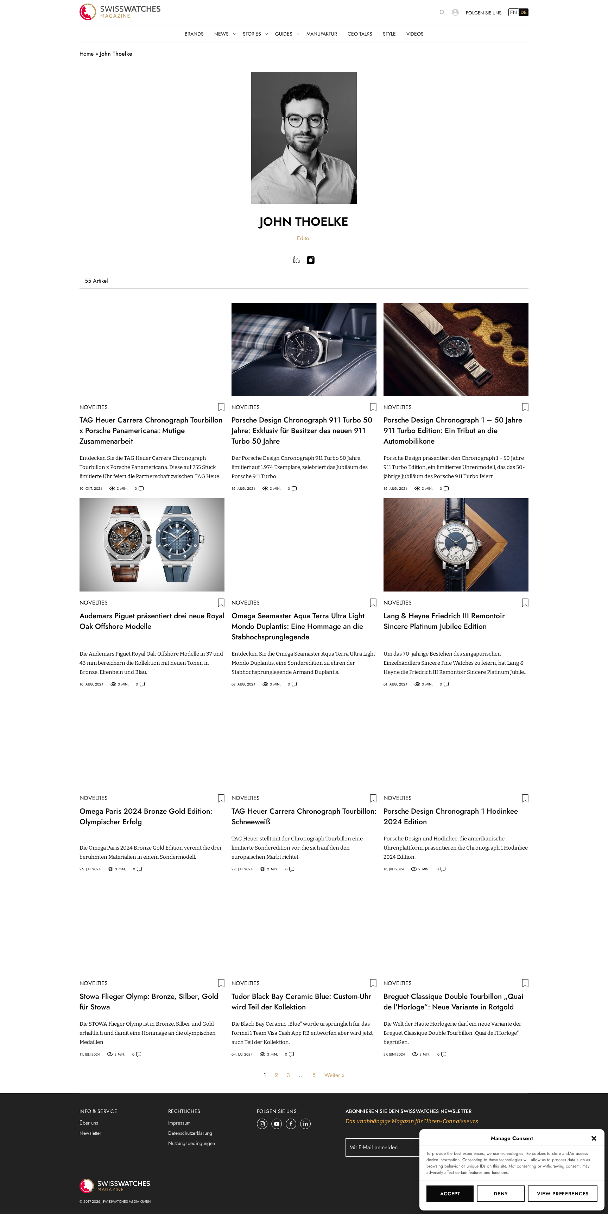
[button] (593, 1138)
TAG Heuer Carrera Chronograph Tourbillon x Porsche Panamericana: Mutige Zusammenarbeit (151, 430)
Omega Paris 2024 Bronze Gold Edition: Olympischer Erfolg (146, 816)
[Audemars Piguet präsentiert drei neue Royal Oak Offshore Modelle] (152, 545)
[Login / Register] (455, 12)
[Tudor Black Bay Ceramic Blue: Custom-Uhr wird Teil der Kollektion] (304, 925)
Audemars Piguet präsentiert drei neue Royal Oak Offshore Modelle (152, 621)
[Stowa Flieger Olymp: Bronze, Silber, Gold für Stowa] (152, 925)
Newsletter (90, 1133)
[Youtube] (276, 1124)
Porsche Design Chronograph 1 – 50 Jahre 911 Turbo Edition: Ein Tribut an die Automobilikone (453, 430)
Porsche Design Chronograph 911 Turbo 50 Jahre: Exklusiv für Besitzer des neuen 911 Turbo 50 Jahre (302, 430)
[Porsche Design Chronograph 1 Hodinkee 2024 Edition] (456, 740)
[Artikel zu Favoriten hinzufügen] (221, 407)
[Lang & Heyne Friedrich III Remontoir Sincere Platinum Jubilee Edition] (456, 545)
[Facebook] (291, 1124)
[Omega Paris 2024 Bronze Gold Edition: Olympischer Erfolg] (152, 740)
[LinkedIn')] (296, 261)
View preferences (563, 1193)
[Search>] (442, 12)
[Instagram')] (311, 261)
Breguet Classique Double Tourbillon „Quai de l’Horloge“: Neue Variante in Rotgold (454, 1001)
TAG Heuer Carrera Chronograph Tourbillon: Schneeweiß (304, 816)
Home (87, 54)
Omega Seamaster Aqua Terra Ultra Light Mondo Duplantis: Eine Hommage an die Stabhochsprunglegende (298, 626)
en (513, 12)
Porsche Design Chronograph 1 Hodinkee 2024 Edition (451, 816)
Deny (501, 1193)
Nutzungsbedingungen (191, 1143)
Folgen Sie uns (483, 13)
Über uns (89, 1122)
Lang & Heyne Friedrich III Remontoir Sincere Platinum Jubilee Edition (444, 621)
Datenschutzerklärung (190, 1133)
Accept (450, 1193)
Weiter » (334, 1075)
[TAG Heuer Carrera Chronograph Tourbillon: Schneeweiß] (304, 740)
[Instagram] (262, 1124)
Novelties (94, 407)
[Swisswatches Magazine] (120, 12)
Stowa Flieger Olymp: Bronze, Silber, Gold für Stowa (149, 1001)
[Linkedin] (305, 1124)
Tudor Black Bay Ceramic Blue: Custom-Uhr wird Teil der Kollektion (301, 1001)
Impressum (179, 1122)
